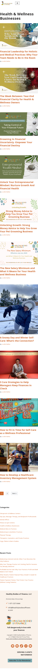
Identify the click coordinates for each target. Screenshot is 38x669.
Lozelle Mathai (6, 61)
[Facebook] (17, 646)
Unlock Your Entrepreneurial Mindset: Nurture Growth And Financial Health (17, 185)
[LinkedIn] (12, 646)
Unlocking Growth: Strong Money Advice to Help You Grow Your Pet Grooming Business (18, 228)
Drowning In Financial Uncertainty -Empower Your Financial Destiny (16, 142)
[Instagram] (26, 646)
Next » (14, 493)
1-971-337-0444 (14, 603)
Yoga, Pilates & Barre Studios (9, 541)
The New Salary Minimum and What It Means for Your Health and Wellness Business (17, 271)
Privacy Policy (26, 637)
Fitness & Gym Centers (7, 523)
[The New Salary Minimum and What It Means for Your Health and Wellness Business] (19, 253)
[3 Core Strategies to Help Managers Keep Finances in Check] (19, 365)
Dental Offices (4, 520)
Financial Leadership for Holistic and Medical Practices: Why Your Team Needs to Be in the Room (19, 54)
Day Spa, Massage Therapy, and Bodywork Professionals (18, 516)
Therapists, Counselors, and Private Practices (14, 538)
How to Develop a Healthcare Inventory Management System (18, 476)
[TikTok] (21, 646)
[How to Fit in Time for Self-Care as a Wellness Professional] (19, 412)
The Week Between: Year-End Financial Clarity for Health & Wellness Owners (17, 99)
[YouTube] (30, 646)
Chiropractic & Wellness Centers (10, 513)
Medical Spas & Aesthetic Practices (11, 532)
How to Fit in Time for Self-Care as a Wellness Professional (18, 431)
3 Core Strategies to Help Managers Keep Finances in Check (16, 385)
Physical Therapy (5, 535)
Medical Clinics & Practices (8, 529)
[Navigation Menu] (17, 3)
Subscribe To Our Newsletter (20, 660)
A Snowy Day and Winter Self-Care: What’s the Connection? (17, 339)
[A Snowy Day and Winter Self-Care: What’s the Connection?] (19, 309)
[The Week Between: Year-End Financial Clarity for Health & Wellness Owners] (19, 80)
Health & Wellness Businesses (9, 526)
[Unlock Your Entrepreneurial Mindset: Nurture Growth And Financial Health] (19, 167)
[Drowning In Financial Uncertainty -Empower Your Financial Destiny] (19, 124)
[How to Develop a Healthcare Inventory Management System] (19, 457)
